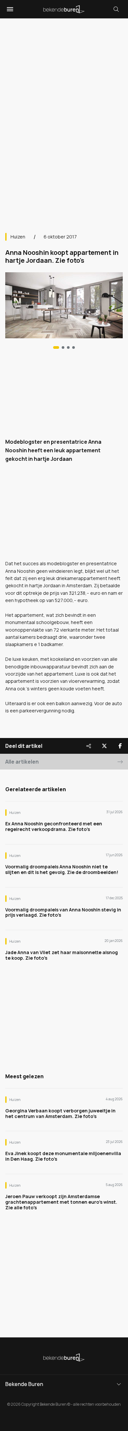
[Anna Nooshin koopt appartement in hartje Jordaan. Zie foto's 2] (68, 347)
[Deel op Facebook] (120, 746)
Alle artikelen (22, 761)
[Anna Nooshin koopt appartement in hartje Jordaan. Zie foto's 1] (63, 347)
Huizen (18, 237)
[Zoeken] (116, 9)
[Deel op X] (104, 746)
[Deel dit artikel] (88, 746)
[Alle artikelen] (73, 347)
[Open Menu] (9, 9)
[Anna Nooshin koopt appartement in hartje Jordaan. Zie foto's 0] (56, 347)
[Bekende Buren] (64, 9)
